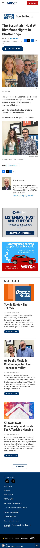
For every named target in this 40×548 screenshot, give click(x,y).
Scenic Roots (13, 165)
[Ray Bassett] (6, 183)
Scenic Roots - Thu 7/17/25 (15, 306)
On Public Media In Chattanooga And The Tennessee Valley (17, 364)
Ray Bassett (14, 38)
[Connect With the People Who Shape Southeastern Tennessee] (20, 222)
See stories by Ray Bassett (23, 195)
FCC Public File (8, 499)
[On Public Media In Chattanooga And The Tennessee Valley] (19, 348)
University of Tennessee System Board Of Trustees (17, 525)
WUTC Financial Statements (13, 503)
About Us (7, 490)
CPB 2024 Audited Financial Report (15, 508)
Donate (33, 3)
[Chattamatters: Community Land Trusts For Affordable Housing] (19, 410)
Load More (20, 466)
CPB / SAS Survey (10, 516)
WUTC (10, 486)
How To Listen (8, 494)
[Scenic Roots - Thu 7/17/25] (19, 292)
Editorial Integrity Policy (11, 512)
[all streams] (37, 545)
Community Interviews (11, 521)
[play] (3, 545)
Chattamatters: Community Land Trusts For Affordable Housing (18, 426)
